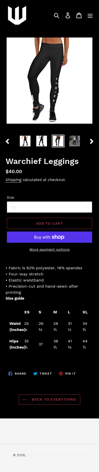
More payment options (49, 249)
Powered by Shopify (70, 455)
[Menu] (90, 15)
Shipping (13, 179)
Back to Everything (53, 399)
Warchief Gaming (40, 455)
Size (10, 197)
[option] (25, 141)
